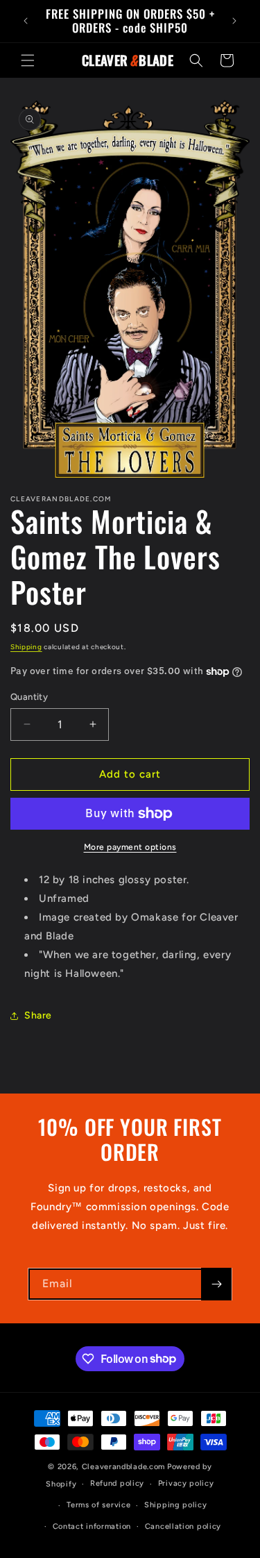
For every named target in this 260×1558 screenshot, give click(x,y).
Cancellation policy (183, 1526)
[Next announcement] (234, 21)
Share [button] (38, 1015)
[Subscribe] (216, 1284)
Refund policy (117, 1483)
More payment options (130, 847)
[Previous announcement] (25, 21)
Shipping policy (175, 1504)
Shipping (26, 646)
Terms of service (98, 1504)
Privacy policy (186, 1483)
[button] (27, 60)
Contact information (92, 1526)
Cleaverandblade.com (123, 1466)
